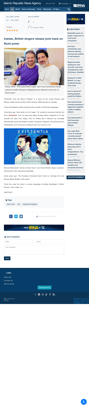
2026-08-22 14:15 (74, 141)
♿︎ (84, 401)
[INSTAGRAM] (42, 294)
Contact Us (8, 280)
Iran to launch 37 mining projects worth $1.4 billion (74, 93)
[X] (35, 294)
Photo (39, 9)
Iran (12, 9)
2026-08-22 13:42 (74, 170)
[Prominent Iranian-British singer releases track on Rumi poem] (34, 146)
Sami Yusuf (11, 204)
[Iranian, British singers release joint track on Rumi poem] (34, 66)
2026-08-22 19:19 (74, 43)
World (18, 9)
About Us (7, 277)
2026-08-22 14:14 (74, 156)
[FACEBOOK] (50, 294)
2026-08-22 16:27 (74, 74)
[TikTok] (46, 294)
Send (7, 258)
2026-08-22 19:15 (74, 59)
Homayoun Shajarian (30, 204)
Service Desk (9, 284)
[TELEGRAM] (39, 294)
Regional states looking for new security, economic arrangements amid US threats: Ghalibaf (76, 67)
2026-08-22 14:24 (74, 127)
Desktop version (44, 287)
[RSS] (53, 294)
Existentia (13, 115)
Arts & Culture (15, 20)
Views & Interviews (28, 9)
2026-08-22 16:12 (74, 88)
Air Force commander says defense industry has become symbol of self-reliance (76, 51)
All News (56, 9)
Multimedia (47, 9)
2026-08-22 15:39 (74, 98)
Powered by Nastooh (9, 299)
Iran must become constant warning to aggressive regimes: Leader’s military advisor (76, 107)
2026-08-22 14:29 (74, 114)
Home (7, 9)
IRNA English (22, 3)
